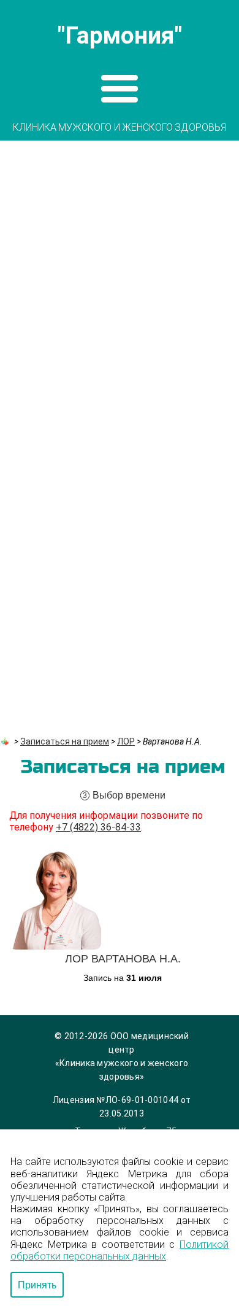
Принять (37, 1284)
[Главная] (6, 741)
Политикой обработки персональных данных (119, 1250)
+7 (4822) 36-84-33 (98, 827)
